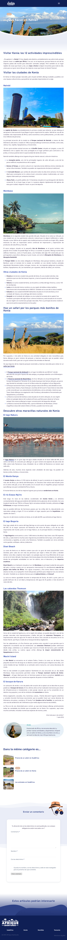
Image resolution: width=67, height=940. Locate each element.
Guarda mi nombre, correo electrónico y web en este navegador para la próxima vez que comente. (35, 869)
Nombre (14, 851)
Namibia (41, 930)
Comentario (15, 832)
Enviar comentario (16, 874)
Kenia (26, 930)
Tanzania (57, 930)
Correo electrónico (17, 859)
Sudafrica (10, 930)
